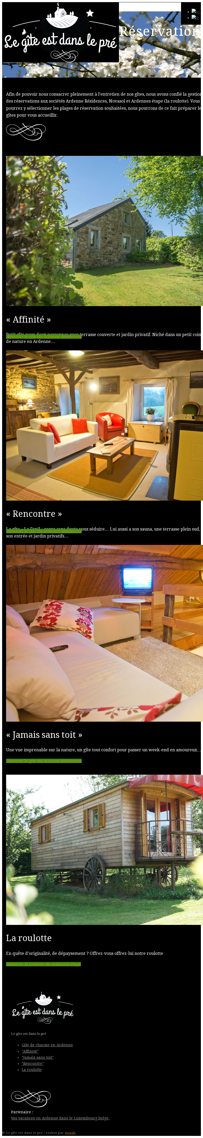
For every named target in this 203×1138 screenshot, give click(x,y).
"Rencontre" (33, 1063)
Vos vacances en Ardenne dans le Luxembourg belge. (60, 1118)
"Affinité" (30, 1051)
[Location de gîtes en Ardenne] (60, 61)
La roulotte (32, 1070)
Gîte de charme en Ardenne (47, 1045)
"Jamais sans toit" (38, 1057)
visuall (70, 1133)
